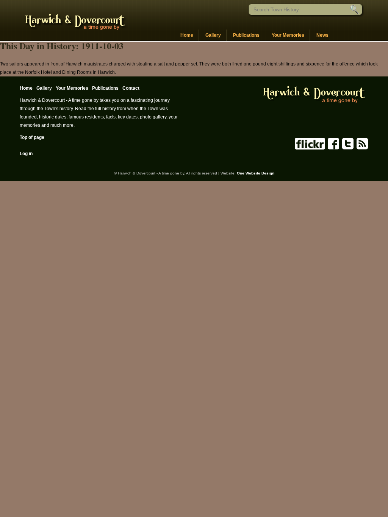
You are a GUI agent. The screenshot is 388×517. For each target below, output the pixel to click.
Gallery (213, 35)
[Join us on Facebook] (333, 148)
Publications (246, 35)
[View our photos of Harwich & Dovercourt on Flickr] (310, 148)
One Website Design (255, 173)
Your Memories (288, 35)
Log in (26, 153)
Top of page (32, 137)
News (322, 35)
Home (186, 35)
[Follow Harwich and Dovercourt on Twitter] (347, 148)
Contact (130, 88)
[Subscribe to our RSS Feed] (361, 148)
